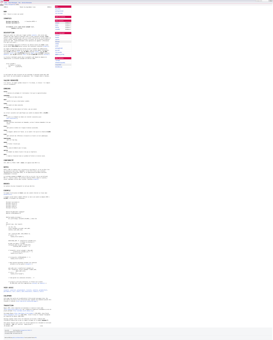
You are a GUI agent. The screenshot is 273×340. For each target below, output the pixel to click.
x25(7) (24, 54)
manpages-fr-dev (11, 4)
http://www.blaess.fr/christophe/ (24, 313)
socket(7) (35, 291)
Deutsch (57, 35)
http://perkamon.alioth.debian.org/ (23, 310)
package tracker (59, 11)
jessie (56, 25)
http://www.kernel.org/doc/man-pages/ (26, 301)
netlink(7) (46, 54)
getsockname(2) (21, 290)
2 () (58, 64)
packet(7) (6, 54)
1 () (57, 60)
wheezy (6, 4)
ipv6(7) (37, 51)
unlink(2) (34, 283)
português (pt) (59, 48)
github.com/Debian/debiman (18, 337)
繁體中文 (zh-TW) (59, 54)
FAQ (19, 2)
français (57, 41)
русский (57, 50)
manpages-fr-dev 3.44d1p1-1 (26, 330)
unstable (57, 29)
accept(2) (45, 46)
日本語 (57, 43)
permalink (57, 9)
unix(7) (12, 53)
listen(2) (28, 290)
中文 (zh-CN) (58, 52)
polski (56, 46)
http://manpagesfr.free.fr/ (11, 314)
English (57, 37)
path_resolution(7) (12, 118)
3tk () (58, 67)
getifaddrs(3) (7, 291)
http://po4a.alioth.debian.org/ (13, 309)
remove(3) (42, 283)
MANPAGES (6, 0)
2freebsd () (60, 62)
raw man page (59, 13)
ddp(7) (32, 53)
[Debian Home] (2, 3)
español (57, 39)
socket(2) (34, 35)
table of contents (60, 17)
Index (5, 2)
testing (57, 27)
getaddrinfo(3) (8, 194)
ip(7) (18, 51)
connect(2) (13, 290)
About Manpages (12, 2)
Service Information (27, 2)
